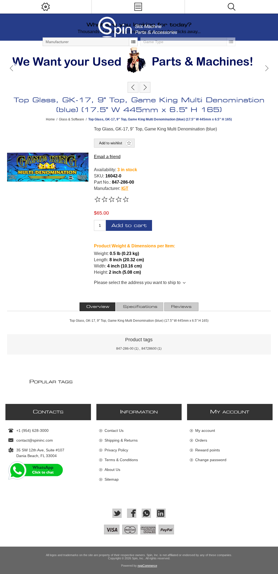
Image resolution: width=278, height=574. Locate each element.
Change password (210, 460)
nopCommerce (147, 565)
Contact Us (114, 430)
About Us (112, 469)
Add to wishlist (110, 143)
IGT (124, 188)
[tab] (98, 306)
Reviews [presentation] (181, 307)
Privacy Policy (116, 450)
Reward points (207, 450)
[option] (139, 60)
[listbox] (90, 41)
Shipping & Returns (121, 440)
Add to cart (129, 225)
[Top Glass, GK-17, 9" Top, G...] (133, 87)
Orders (201, 440)
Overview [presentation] (97, 307)
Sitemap (112, 479)
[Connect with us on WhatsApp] (146, 513)
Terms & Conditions (121, 460)
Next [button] (266, 68)
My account (205, 430)
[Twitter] (117, 513)
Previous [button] (11, 68)
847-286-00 (125, 348)
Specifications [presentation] (140, 307)
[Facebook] (131, 513)
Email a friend (107, 156)
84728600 (149, 348)
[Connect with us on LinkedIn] (161, 513)
